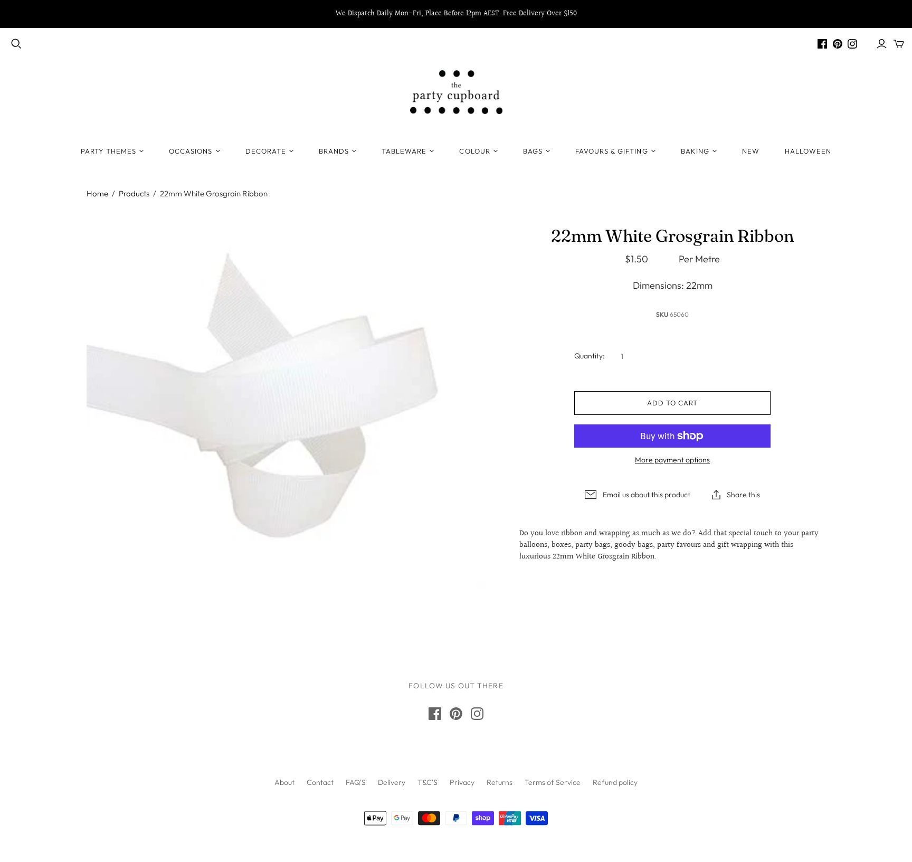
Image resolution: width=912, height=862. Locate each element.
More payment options (672, 460)
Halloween (808, 151)
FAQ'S (356, 782)
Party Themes (108, 151)
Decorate (265, 151)
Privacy (462, 782)
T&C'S (427, 782)
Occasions (190, 151)
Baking (695, 151)
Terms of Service (553, 782)
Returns (499, 782)
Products (134, 193)
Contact (320, 782)
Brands (334, 151)
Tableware (404, 151)
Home (97, 193)
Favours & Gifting (611, 151)
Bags (533, 151)
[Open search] (16, 44)
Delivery (391, 782)
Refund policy (615, 782)
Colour (474, 151)
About (284, 782)
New (750, 151)
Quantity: (589, 356)
